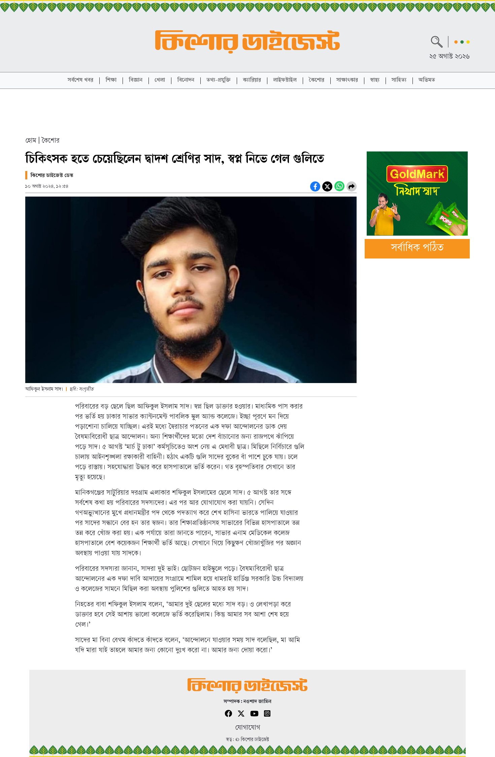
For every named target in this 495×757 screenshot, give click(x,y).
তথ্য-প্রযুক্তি (218, 80)
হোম (30, 141)
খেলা (160, 80)
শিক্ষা (111, 80)
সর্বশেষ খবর (80, 80)
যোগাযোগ (247, 728)
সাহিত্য (399, 80)
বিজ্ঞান (135, 80)
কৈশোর (316, 80)
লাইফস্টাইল (285, 80)
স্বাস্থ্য (375, 80)
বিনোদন (185, 80)
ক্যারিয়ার (252, 80)
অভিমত (427, 80)
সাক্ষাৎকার (347, 80)
